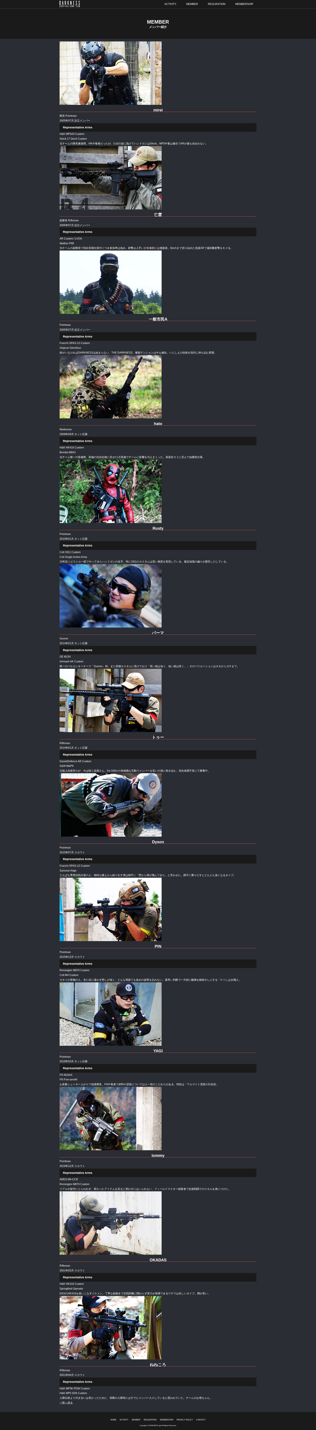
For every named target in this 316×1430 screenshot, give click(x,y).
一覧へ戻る (66, 1402)
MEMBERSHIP (166, 1420)
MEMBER (136, 1420)
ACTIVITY (124, 1420)
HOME (113, 1420)
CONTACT (201, 1420)
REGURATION (150, 1420)
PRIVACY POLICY (185, 1420)
